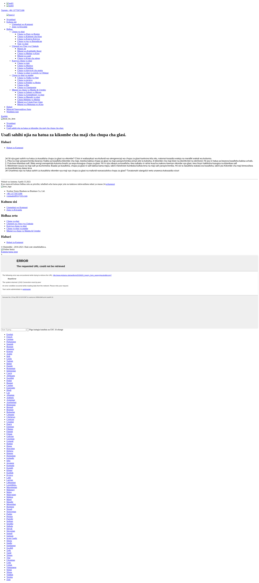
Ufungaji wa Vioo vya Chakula (25, 46)
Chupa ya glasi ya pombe (22, 75)
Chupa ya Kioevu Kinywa (28, 39)
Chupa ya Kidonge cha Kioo (29, 36)
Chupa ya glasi (18, 31)
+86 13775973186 (14, 193)
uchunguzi (110, 184)
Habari (9, 107)
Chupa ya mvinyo (25, 80)
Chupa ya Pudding (25, 68)
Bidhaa (9, 29)
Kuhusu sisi (11, 22)
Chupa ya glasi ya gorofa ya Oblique (33, 73)
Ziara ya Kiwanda (19, 27)
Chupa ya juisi (23, 63)
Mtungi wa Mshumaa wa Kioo (30, 104)
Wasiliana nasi (12, 112)
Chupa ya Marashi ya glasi (28, 97)
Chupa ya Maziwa (25, 65)
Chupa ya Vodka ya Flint (28, 78)
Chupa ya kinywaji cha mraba (30, 70)
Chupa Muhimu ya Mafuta (28, 99)
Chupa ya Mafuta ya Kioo (28, 53)
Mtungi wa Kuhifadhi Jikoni (29, 51)
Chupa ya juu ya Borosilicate (29, 41)
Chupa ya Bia (23, 85)
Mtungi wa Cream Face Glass (30, 102)
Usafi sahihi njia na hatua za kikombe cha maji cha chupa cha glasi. (35, 128)
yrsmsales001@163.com (16, 196)
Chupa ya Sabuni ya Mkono (29, 92)
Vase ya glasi (22, 44)
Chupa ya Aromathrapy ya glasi (30, 95)
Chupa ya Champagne (26, 87)
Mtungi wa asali (24, 56)
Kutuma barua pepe (9, 252)
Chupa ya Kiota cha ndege (28, 58)
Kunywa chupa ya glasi (22, 61)
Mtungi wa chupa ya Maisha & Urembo (29, 90)
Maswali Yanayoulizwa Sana (18, 109)
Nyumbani (11, 19)
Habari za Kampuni (14, 148)
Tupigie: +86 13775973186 (12, 10)
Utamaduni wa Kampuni (22, 24)
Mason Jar (21, 48)
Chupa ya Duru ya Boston (28, 34)
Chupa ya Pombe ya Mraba (29, 82)
